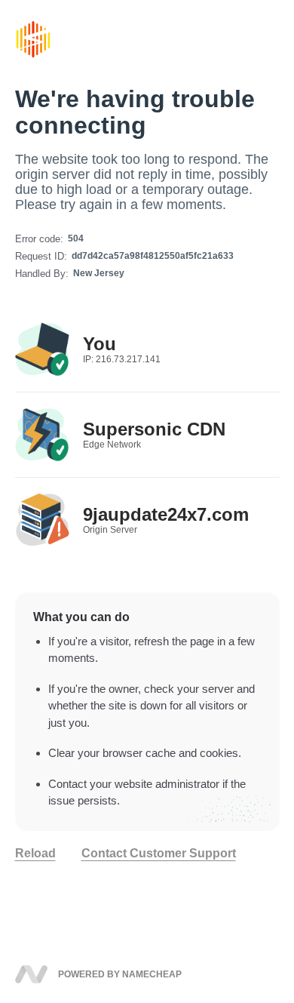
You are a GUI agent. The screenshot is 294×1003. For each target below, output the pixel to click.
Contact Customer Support (158, 854)
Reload (35, 854)
